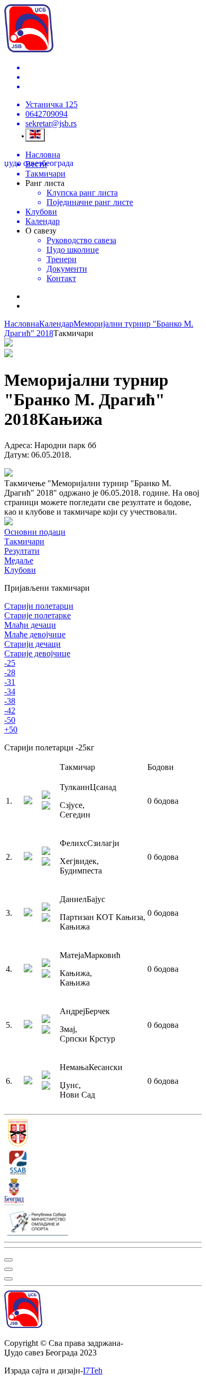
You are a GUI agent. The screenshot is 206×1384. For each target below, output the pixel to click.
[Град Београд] (103, 1193)
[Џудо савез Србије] (103, 1134)
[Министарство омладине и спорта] (103, 1223)
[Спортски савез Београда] (103, 1163)
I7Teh (92, 1370)
